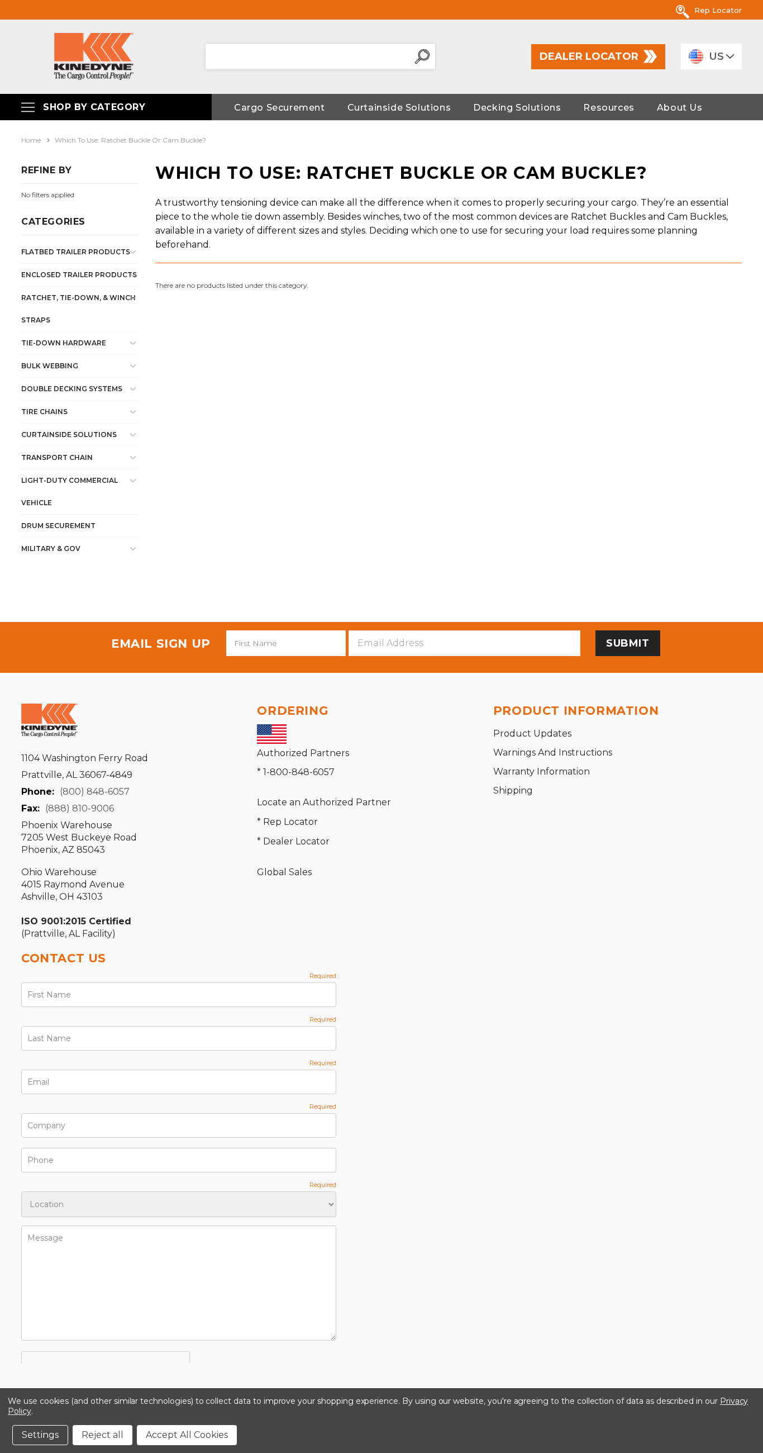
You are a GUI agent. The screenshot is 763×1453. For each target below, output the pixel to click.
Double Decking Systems (71, 388)
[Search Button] (422, 56)
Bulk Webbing (49, 366)
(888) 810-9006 (79, 808)
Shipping (513, 790)
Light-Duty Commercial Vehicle (69, 491)
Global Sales (284, 872)
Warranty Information (541, 771)
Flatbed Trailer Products (75, 252)
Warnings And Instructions (552, 752)
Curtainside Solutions (69, 434)
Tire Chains (44, 411)
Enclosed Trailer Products (79, 274)
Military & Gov (50, 548)
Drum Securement (58, 525)
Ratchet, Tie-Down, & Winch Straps (78, 308)
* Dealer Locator (293, 841)
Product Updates (532, 733)
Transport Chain (57, 457)
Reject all (102, 1435)
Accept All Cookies (187, 1435)
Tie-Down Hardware (63, 343)
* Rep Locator (287, 821)
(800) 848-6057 (95, 791)
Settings (40, 1435)
